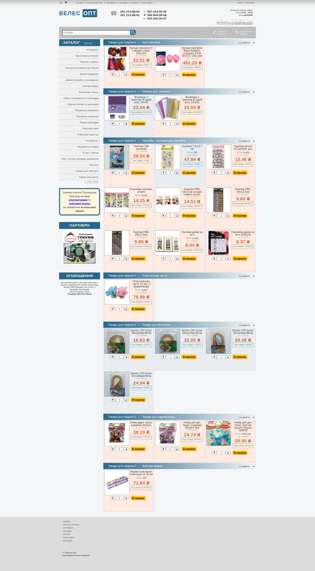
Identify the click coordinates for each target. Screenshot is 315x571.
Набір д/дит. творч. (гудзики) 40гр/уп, (141, 423)
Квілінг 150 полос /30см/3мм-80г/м (141, 331)
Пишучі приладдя (89, 122)
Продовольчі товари (87, 146)
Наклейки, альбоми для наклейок (163, 140)
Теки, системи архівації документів (79, 158)
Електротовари (90, 86)
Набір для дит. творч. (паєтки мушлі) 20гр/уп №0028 (243, 426)
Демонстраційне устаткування (82, 80)
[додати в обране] (69, 3)
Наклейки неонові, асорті (141, 190)
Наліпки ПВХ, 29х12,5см (243, 190)
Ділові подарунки (89, 74)
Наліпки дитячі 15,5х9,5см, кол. (243, 147)
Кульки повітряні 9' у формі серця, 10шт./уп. (141, 51)
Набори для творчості (156, 91)
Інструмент (92, 49)
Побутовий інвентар (87, 134)
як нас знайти (147, 3)
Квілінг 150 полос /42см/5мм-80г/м (141, 374)
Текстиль (93, 165)
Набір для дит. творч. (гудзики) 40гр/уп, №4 (192, 425)
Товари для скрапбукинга (158, 416)
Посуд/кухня (91, 140)
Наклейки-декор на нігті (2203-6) (243, 233)
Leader (246, 152)
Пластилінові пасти (154, 275)
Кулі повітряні (151, 42)
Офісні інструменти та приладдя (80, 98)
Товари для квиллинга (156, 324)
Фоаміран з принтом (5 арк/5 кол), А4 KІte (192, 100)
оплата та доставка (95, 3)
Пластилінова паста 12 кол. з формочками (141, 284)
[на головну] (61, 3)
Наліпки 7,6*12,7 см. (192, 147)
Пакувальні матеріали (86, 110)
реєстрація (249, 3)
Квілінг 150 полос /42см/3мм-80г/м (243, 331)
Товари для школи (88, 177)
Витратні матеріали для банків (82, 68)
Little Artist (246, 434)
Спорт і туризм (90, 152)
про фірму (123, 3)
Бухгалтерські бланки (87, 55)
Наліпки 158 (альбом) (141, 147)
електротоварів (78, 199)
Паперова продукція (87, 116)
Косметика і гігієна (88, 92)
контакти (134, 3)
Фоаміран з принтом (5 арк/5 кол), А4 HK (141, 100)
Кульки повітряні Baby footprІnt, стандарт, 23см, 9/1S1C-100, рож (192, 52)
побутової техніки (79, 203)
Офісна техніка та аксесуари (83, 104)
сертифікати (111, 3)
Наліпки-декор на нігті (192, 233)
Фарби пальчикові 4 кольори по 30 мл (141, 473)
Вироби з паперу (89, 61)
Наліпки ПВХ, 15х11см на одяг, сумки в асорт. (192, 192)
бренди (88, 42)
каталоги (80, 3)
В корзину (138, 74)
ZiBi (195, 152)
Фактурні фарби (152, 466)
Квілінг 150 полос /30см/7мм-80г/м (192, 331)
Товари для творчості (87, 171)
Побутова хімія (90, 128)
